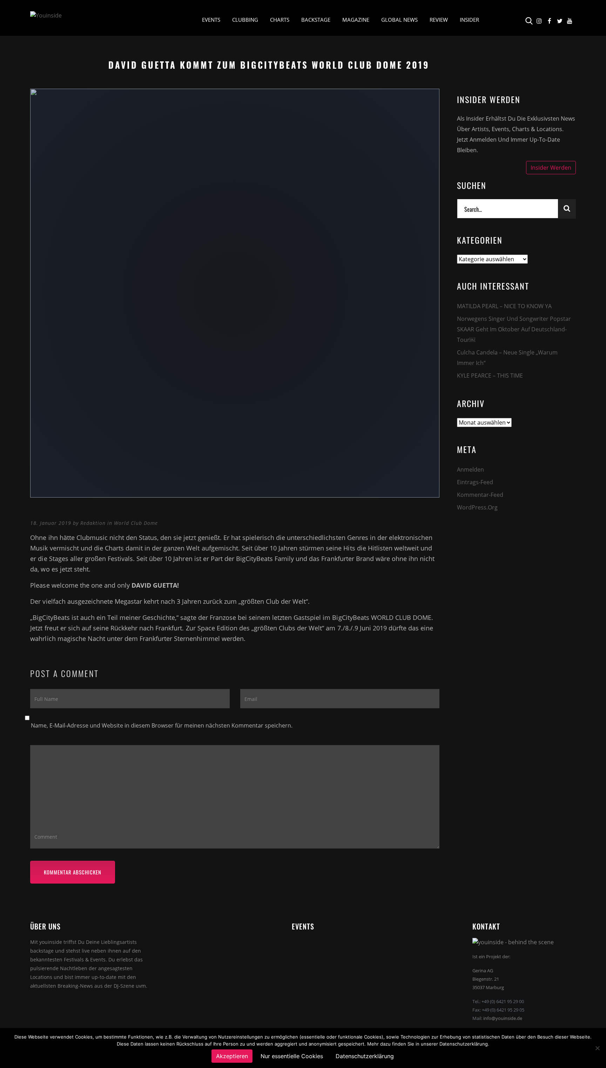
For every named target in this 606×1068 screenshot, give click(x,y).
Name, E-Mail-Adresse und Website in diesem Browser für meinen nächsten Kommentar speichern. (161, 725)
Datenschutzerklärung (365, 1056)
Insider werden (551, 167)
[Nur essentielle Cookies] (597, 1048)
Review (439, 19)
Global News (399, 19)
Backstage (315, 19)
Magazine (355, 19)
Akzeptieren (232, 1056)
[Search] (567, 208)
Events (211, 19)
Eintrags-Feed (475, 482)
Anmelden (470, 469)
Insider (469, 19)
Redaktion (93, 523)
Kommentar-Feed (480, 495)
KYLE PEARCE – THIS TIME (490, 375)
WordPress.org (477, 507)
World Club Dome (136, 523)
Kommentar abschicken (72, 872)
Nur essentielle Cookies (292, 1056)
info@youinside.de (502, 1018)
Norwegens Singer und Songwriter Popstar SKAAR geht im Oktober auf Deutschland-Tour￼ (514, 329)
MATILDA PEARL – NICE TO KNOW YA (504, 306)
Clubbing (245, 19)
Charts (279, 19)
